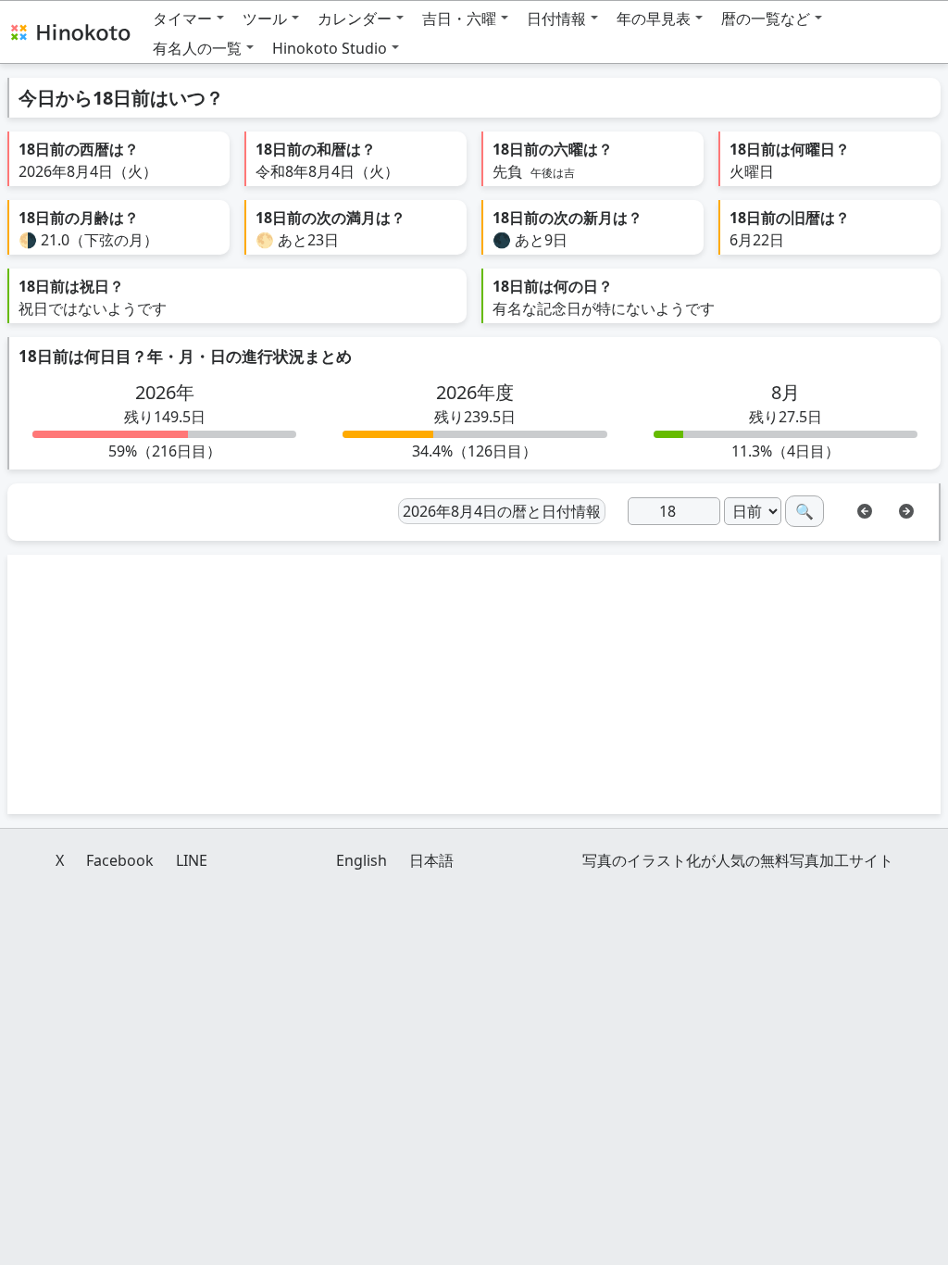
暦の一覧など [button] (765, 18)
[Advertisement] (474, 684)
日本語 (431, 860)
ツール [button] (265, 18)
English (361, 860)
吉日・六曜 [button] (459, 18)
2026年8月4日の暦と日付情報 (502, 511)
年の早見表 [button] (654, 18)
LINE (191, 860)
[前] (864, 510)
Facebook (120, 860)
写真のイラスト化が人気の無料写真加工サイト (737, 860)
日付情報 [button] (556, 18)
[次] (906, 510)
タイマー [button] (182, 18)
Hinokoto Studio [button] (329, 48)
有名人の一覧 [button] (197, 48)
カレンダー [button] (355, 18)
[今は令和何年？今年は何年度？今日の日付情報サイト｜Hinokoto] (69, 31)
